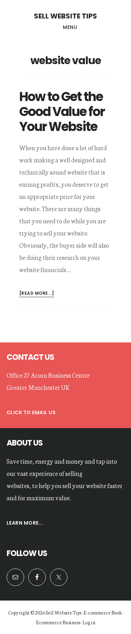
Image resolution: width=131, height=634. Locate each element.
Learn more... (25, 522)
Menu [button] (70, 27)
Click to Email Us (31, 412)
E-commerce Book (102, 612)
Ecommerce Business (58, 622)
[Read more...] (36, 293)
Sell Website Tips (65, 16)
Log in (88, 622)
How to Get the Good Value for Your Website (61, 112)
